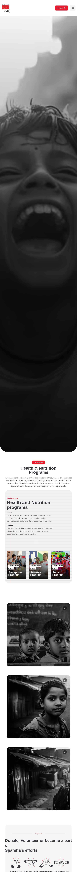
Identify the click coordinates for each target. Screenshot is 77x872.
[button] (72, 8)
